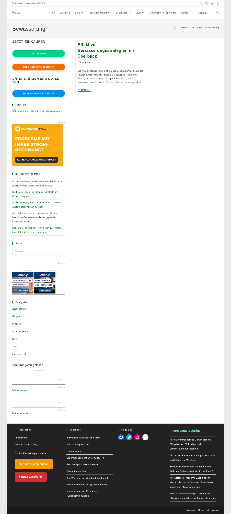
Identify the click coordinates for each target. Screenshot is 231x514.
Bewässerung (212, 27)
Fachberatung (74, 451)
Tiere (14, 346)
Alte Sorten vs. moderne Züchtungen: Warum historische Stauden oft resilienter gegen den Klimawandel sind (34, 217)
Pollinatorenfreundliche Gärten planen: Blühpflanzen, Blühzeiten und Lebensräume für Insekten (190, 444)
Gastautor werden (76, 471)
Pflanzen (16, 324)
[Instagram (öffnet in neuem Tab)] (212, 3)
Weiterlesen (84, 90)
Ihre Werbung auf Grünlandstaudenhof (87, 478)
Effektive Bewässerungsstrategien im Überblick (106, 50)
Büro (14, 339)
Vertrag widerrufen (31, 476)
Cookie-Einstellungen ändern (30, 453)
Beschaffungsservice (77, 444)
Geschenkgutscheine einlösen (82, 464)
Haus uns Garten (20, 331)
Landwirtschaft (19, 354)
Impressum (17, 3)
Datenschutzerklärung (35, 3)
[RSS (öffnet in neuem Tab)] (217, 3)
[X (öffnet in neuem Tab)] (201, 3)
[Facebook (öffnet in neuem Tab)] (207, 3)
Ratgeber (86, 62)
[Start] (175, 27)
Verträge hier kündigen (34, 464)
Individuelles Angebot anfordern (83, 437)
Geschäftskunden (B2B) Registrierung (86, 484)
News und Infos (20, 309)
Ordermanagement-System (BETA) (85, 457)
